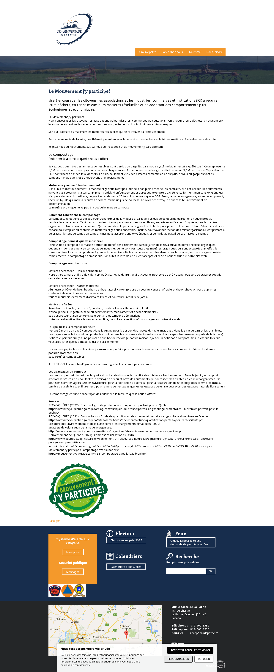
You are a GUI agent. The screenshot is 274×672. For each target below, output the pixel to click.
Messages (73, 572)
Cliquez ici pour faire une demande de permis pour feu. (189, 542)
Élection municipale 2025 (126, 540)
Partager (54, 520)
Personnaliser (178, 659)
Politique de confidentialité (76, 665)
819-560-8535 (199, 625)
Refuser (204, 659)
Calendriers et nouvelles (126, 567)
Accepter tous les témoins (190, 650)
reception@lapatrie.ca (204, 633)
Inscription (73, 552)
